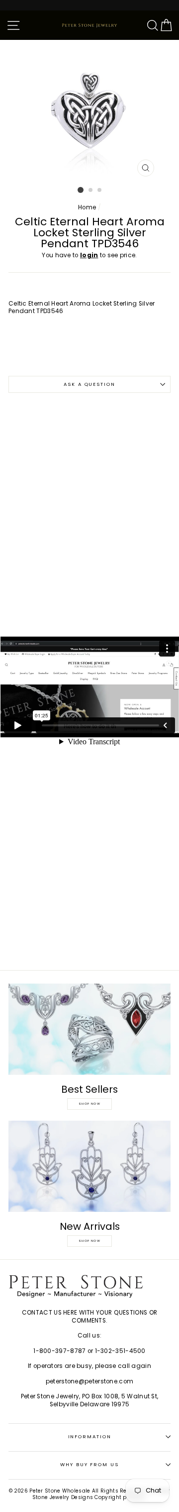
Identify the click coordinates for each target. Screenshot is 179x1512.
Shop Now (89, 1104)
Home (87, 207)
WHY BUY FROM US (89, 1464)
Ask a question (89, 384)
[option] (89, 110)
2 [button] (91, 190)
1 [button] (81, 190)
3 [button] (99, 190)
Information (89, 1436)
